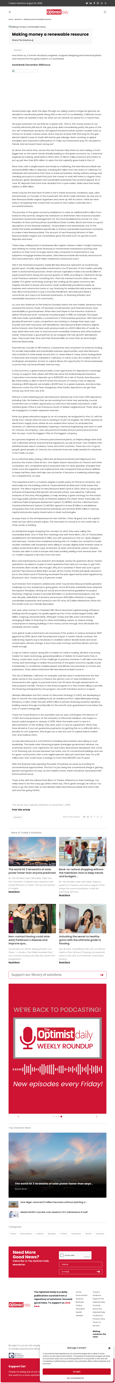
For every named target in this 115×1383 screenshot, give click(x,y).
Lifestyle (100, 1233)
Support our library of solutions (37, 975)
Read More (14, 891)
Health (88, 1233)
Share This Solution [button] (22, 40)
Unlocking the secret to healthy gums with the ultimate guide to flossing (80, 940)
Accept (77, 1371)
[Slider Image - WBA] (56, 1116)
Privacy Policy (99, 1319)
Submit (98, 1271)
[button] (109, 1347)
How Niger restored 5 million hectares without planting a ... (54, 1202)
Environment (26, 1233)
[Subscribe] (54, 1116)
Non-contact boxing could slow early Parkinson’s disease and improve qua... (29, 940)
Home (11, 19)
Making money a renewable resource (37, 19)
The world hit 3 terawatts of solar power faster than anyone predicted (32, 871)
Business (18, 19)
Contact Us (98, 1315)
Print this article (21, 809)
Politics (63, 1233)
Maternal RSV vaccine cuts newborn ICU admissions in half (54, 1212)
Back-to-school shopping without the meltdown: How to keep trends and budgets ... (81, 873)
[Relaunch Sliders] (61, 1116)
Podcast (96, 1305)
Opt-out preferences (75, 1378)
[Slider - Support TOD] (59, 1116)
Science (39, 1233)
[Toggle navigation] (10, 11)
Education (76, 1233)
